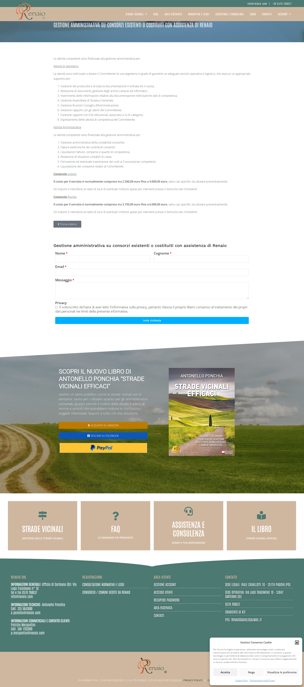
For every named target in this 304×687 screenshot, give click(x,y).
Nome (60, 253)
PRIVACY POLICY (193, 680)
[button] (297, 642)
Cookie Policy (241, 680)
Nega (251, 672)
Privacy (61, 303)
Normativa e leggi (198, 14)
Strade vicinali (135, 14)
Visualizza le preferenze (282, 672)
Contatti (267, 14)
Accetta (225, 672)
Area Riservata (173, 14)
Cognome (161, 253)
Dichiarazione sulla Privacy (262, 680)
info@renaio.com (257, 3)
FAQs (155, 14)
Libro (253, 14)
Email (59, 267)
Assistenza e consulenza (230, 14)
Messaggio (63, 280)
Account (282, 14)
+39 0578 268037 (282, 3)
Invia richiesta (152, 320)
